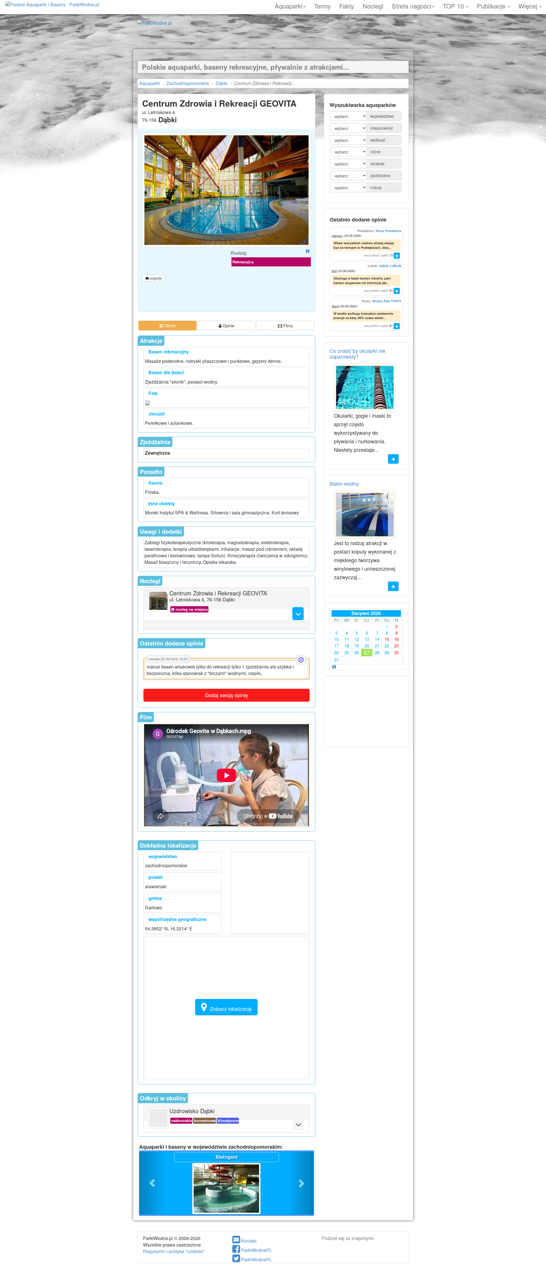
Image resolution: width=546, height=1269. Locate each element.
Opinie (228, 325)
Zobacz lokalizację (231, 1008)
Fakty (346, 5)
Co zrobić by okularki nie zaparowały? (357, 353)
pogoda (155, 278)
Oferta (169, 325)
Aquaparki (289, 5)
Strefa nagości (411, 5)
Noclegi (373, 5)
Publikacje (492, 5)
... (389, 247)
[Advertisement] (273, 36)
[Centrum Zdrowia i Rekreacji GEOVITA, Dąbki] (226, 190)
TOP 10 (454, 5)
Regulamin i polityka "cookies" (173, 1251)
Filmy (287, 325)
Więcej (528, 5)
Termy (322, 5)
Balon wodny (344, 483)
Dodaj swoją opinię (226, 695)
